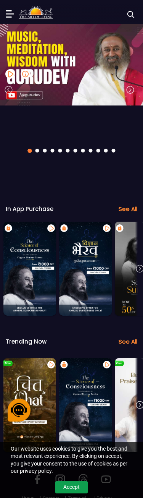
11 (106, 150)
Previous (9, 90)
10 (98, 150)
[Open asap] (19, 410)
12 (114, 150)
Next (130, 90)
